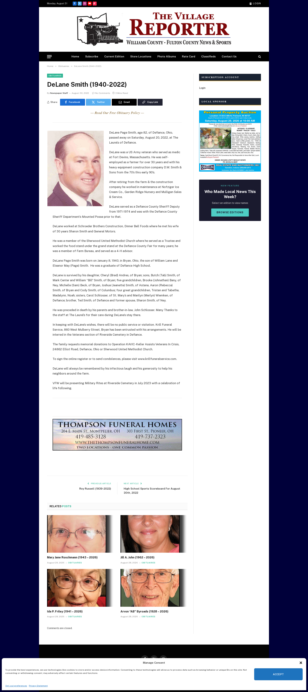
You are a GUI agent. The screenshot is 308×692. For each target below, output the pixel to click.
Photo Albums (166, 56)
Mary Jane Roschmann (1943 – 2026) (72, 557)
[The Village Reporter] (154, 29)
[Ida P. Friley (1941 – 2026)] (80, 588)
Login (202, 87)
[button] (301, 663)
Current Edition (114, 56)
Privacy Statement (38, 686)
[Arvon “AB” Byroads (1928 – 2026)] (154, 588)
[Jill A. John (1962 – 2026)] (154, 534)
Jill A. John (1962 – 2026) (137, 557)
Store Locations (140, 56)
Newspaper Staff (59, 93)
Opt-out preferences (16, 686)
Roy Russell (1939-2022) (95, 488)
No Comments (102, 93)
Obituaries (54, 76)
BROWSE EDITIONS (230, 212)
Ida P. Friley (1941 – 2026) (65, 611)
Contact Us (229, 56)
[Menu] (49, 57)
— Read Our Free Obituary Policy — (117, 112)
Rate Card (188, 56)
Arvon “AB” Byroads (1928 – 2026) (144, 611)
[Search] (259, 57)
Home (75, 56)
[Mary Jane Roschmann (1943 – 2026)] (80, 534)
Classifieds (208, 56)
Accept (278, 674)
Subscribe (91, 56)
